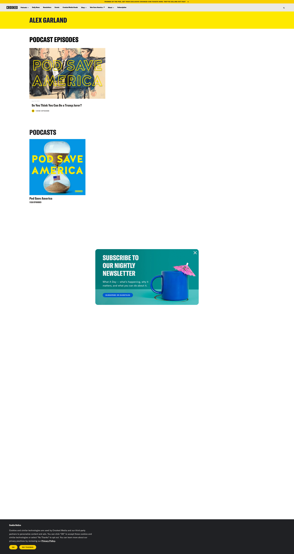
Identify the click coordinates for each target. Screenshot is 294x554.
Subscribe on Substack (117, 295)
